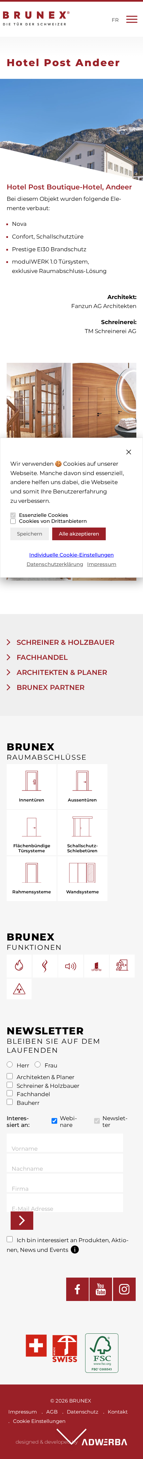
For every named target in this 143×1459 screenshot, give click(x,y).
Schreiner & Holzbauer (64, 642)
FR (115, 20)
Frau (50, 1065)
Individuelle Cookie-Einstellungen (71, 555)
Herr (23, 1065)
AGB (52, 1412)
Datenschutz (82, 1412)
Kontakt (118, 1412)
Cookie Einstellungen (39, 1421)
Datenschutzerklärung (55, 564)
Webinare (68, 1121)
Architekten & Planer (61, 672)
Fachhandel (41, 657)
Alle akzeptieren (79, 534)
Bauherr (27, 1103)
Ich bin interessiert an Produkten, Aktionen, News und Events (68, 1245)
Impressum (101, 564)
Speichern (29, 534)
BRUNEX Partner (49, 687)
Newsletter (115, 1121)
